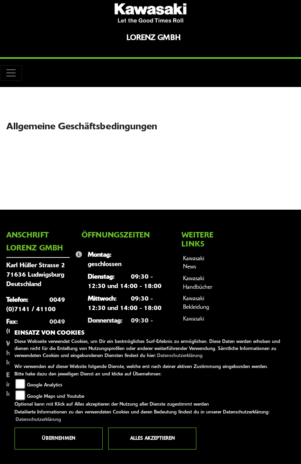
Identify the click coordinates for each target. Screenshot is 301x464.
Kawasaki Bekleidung (196, 303)
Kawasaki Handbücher (197, 283)
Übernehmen (58, 438)
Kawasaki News (193, 263)
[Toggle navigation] (11, 73)
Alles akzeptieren (152, 438)
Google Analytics (44, 385)
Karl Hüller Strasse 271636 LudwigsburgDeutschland (35, 275)
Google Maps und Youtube (55, 396)
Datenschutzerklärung (180, 355)
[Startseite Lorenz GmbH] (150, 13)
